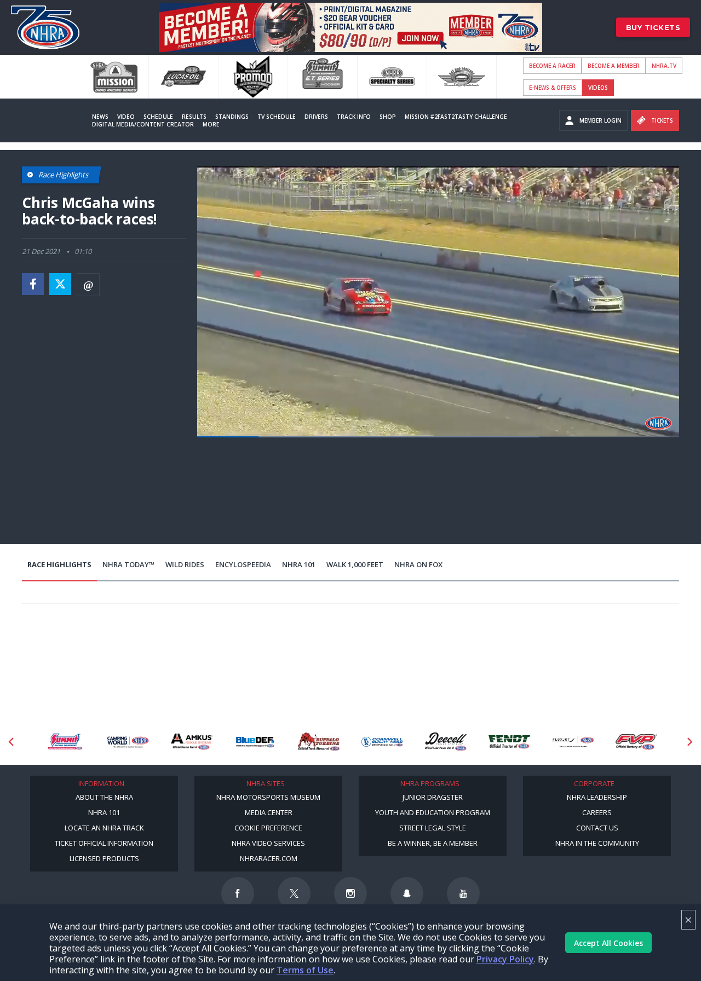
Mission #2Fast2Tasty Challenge (456, 116)
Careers (597, 812)
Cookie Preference (268, 828)
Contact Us (597, 828)
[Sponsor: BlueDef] (255, 742)
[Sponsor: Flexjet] (573, 742)
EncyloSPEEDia (243, 564)
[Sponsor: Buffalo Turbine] (319, 742)
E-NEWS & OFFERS (552, 87)
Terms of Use (305, 970)
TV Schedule (276, 116)
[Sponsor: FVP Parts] (636, 742)
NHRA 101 (298, 564)
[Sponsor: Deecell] (446, 742)
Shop (388, 116)
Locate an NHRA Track (104, 828)
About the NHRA (104, 797)
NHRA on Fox (418, 564)
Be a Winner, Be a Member (433, 843)
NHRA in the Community (597, 843)
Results (194, 116)
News (100, 116)
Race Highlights (59, 564)
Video (126, 116)
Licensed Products (104, 858)
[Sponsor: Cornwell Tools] (382, 742)
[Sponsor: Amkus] (191, 742)
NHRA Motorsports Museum (268, 797)
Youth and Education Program (432, 812)
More (211, 124)
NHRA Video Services (268, 843)
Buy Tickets (653, 27)
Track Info (354, 116)
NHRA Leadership (597, 797)
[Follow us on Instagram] (350, 893)
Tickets (662, 120)
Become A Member (614, 66)
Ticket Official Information (104, 843)
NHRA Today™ (128, 564)
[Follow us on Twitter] (294, 893)
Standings (232, 116)
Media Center (268, 812)
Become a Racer (552, 66)
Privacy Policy (505, 959)
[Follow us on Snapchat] (406, 893)
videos (598, 87)
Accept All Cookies (608, 943)
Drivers (316, 116)
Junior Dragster (433, 797)
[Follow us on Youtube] (463, 893)
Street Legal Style (432, 828)
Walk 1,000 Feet (354, 564)
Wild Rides (184, 564)
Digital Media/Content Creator (143, 124)
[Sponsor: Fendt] (509, 742)
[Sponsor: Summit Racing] (64, 742)
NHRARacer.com (268, 858)
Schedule (158, 116)
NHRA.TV (664, 66)
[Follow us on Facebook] (237, 893)
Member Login (600, 120)
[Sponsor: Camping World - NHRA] (128, 742)
